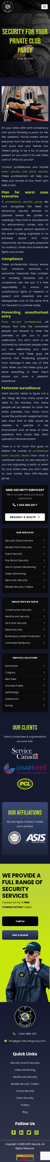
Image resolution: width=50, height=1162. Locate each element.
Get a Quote (20, 935)
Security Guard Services (25, 1063)
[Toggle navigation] (44, 6)
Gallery (25, 1105)
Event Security (25, 1098)
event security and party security (25, 171)
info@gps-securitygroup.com (27, 1041)
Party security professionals (21, 322)
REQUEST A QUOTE (23, 517)
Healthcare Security (25, 1077)
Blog (25, 1112)
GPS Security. (33, 1144)
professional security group (23, 201)
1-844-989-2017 (27, 505)
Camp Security (25, 1091)
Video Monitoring (25, 1070)
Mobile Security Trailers (25, 1084)
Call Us (20, 921)
